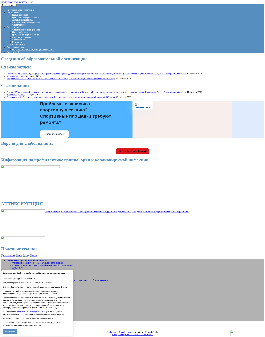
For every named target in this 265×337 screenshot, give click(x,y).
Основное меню (8, 5)
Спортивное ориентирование (26, 22)
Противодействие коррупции (20, 10)
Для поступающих (15, 47)
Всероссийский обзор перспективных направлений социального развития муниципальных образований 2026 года (61, 78)
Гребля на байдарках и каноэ (25, 17)
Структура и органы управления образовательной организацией (42, 265)
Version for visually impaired (133, 151)
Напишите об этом (54, 134)
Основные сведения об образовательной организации (37, 263)
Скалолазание (18, 25)
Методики (17, 42)
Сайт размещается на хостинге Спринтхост (132, 334)
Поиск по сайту (14, 52)
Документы (17, 268)
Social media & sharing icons (120, 332)
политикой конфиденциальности (31, 312)
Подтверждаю (9, 331)
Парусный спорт (20, 15)
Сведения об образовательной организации (27, 260)
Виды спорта (13, 27)
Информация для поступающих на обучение (33, 49)
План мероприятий (16, 44)
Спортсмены (13, 12)
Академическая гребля (22, 20)
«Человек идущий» (16, 76)
